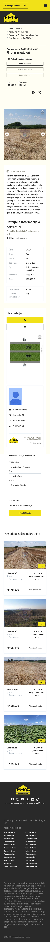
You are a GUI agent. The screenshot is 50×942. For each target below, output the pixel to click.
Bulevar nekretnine (32, 839)
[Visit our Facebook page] (12, 799)
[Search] (25, 5)
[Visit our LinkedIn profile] (32, 799)
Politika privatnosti (15, 803)
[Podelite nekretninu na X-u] (40, 92)
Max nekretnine (31, 854)
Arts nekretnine (9, 860)
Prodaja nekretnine (10, 866)
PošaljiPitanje (25, 512)
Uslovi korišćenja (35, 803)
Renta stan (7, 863)
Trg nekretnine (30, 857)
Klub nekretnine (9, 845)
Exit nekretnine (31, 851)
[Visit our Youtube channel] (22, 799)
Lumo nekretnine (31, 866)
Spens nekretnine (10, 848)
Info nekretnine (31, 835)
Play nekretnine (9, 854)
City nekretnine (31, 832)
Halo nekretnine (31, 842)
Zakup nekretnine (31, 863)
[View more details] (25, 320)
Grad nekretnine (9, 832)
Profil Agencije (35, 442)
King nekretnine (9, 857)
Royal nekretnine (9, 839)
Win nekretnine (31, 848)
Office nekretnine (9, 842)
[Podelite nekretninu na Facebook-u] (34, 92)
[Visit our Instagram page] (17, 799)
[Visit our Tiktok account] (37, 799)
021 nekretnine (9, 835)
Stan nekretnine (9, 851)
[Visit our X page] (27, 799)
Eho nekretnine (31, 845)
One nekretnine (31, 860)
